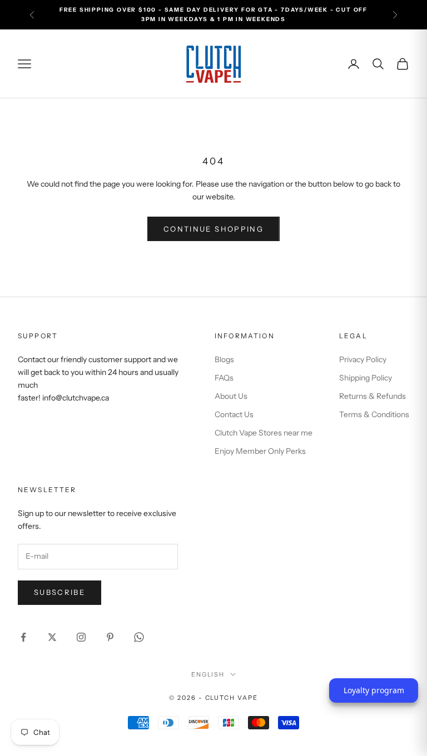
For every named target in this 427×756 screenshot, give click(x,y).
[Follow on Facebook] (23, 637)
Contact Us (234, 414)
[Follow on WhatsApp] (139, 637)
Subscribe (59, 592)
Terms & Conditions (374, 414)
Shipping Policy (365, 378)
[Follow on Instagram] (81, 637)
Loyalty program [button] (374, 690)
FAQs (224, 378)
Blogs (224, 359)
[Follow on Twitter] (52, 637)
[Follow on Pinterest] (110, 637)
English (208, 674)
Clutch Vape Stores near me (263, 433)
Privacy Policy (362, 359)
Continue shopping (213, 228)
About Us (231, 396)
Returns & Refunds (372, 396)
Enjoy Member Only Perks (260, 451)
